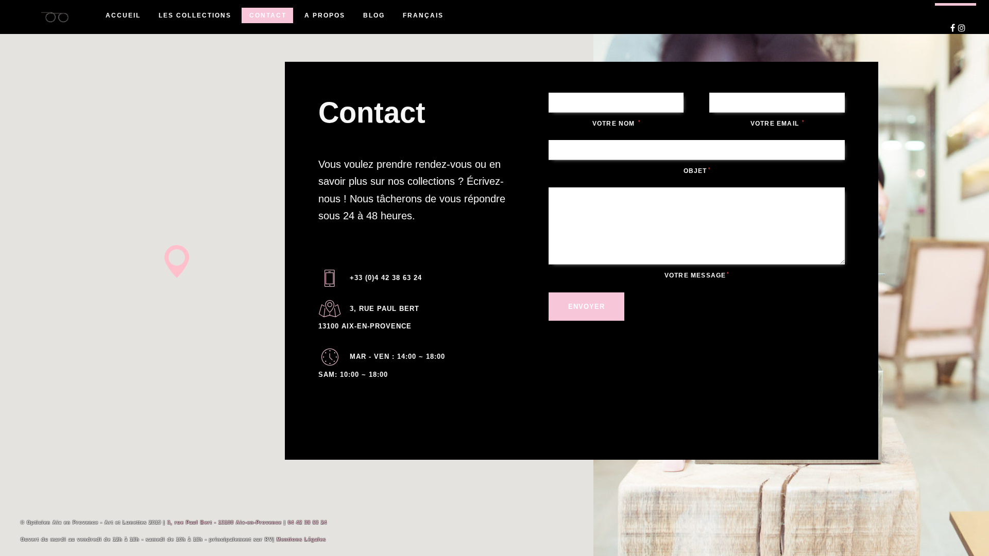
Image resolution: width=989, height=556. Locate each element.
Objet (697, 171)
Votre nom (616, 123)
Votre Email (777, 123)
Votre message (696, 275)
